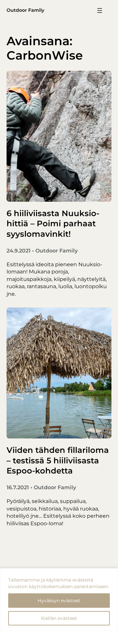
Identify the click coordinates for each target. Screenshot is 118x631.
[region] (59, 599)
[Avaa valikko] (100, 10)
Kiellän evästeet (59, 618)
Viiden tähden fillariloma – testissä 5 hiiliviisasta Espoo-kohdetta (58, 460)
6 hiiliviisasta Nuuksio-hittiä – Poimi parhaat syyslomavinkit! (53, 223)
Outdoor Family (25, 10)
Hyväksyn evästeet (59, 600)
